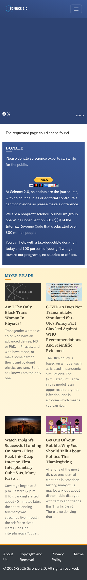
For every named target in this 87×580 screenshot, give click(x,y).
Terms (78, 554)
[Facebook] (4, 114)
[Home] (18, 8)
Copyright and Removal (31, 557)
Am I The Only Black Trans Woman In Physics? (18, 315)
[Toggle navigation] (76, 8)
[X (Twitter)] (9, 114)
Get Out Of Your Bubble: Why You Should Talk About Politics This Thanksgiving (63, 451)
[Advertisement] (43, 65)
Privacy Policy (58, 557)
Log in (80, 115)
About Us (8, 557)
